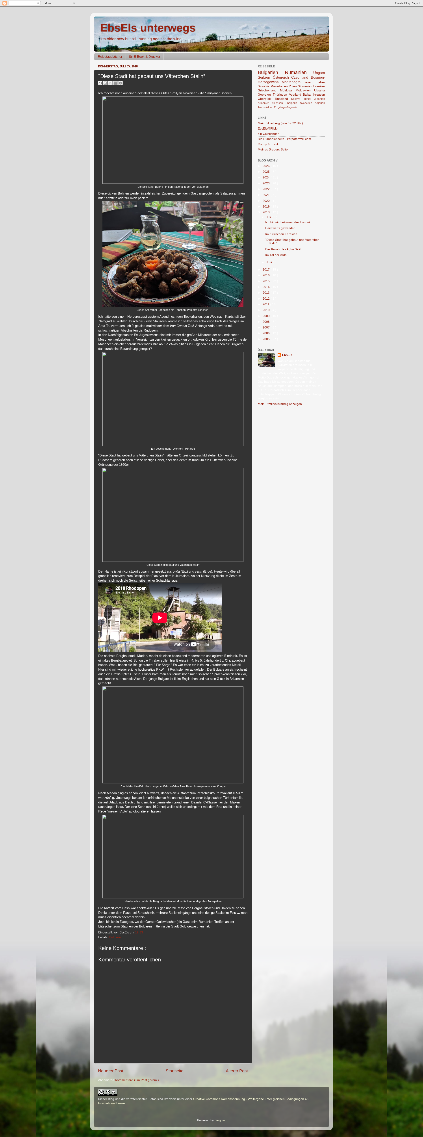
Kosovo (297, 98)
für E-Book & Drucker (144, 56)
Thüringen (281, 94)
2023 (267, 183)
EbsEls (287, 355)
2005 (267, 339)
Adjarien (320, 103)
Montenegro (293, 82)
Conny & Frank (268, 144)
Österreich (282, 77)
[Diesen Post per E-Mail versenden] (100, 83)
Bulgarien (115, 937)
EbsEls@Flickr (268, 128)
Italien (321, 82)
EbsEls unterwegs (148, 28)
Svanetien (307, 103)
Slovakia (264, 86)
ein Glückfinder (268, 133)
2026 (267, 166)
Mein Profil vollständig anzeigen (280, 404)
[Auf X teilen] (110, 83)
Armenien (265, 103)
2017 (267, 269)
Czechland (301, 77)
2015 (267, 281)
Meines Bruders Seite (273, 149)
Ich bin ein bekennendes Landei (287, 222)
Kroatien (319, 94)
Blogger (220, 1120)
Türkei (309, 98)
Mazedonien (280, 86)
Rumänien (299, 72)
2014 (267, 287)
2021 (267, 195)
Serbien (265, 77)
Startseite (175, 1070)
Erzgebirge (280, 107)
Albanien (319, 98)
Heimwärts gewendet (280, 228)
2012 (267, 298)
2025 (267, 171)
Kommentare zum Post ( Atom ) (137, 1080)
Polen (293, 86)
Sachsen (279, 103)
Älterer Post (237, 1070)
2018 (267, 212)
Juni (269, 262)
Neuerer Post (110, 1070)
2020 (267, 200)
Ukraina (319, 90)
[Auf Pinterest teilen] (120, 83)
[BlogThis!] (105, 83)
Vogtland (296, 94)
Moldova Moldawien (297, 90)
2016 (267, 275)
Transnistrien (266, 107)
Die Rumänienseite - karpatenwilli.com (284, 139)
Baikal (308, 94)
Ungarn (319, 73)
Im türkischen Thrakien (281, 234)
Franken (319, 86)
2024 (267, 177)
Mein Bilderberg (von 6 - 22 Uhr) (280, 123)
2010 (267, 310)
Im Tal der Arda (276, 255)
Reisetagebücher (110, 56)
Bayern (310, 82)
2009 (267, 316)
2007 (267, 327)
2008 (267, 321)
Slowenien (305, 86)
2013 (267, 292)
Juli (269, 217)
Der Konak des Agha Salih (283, 249)
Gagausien (292, 107)
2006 (267, 333)
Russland (283, 98)
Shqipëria (293, 103)
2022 (267, 189)
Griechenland (269, 90)
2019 (267, 206)
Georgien (265, 94)
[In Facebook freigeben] (115, 83)
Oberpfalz (266, 98)
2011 (266, 304)
